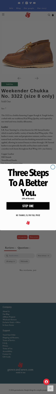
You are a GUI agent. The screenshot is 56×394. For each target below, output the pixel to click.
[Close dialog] (53, 167)
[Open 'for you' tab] (46, 382)
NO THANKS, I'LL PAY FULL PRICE (28, 215)
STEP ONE (28, 206)
